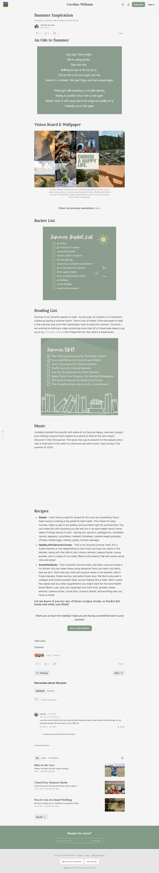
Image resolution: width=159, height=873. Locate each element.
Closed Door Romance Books (50, 782)
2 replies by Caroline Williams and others (59, 734)
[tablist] (45, 690)
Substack (67, 868)
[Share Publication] (128, 4)
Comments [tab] (40, 691)
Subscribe (138, 4)
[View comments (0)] (58, 809)
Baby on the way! (44, 765)
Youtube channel (54, 332)
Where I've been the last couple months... (52, 768)
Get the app (92, 861)
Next (117, 673)
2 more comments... (42, 745)
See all (39, 817)
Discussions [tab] (53, 758)
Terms (86, 855)
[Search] (122, 4)
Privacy (80, 855)
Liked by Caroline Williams (51, 717)
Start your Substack (72, 861)
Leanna (43, 714)
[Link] (31, 40)
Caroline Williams (47, 25)
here (97, 208)
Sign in (151, 4)
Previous (44, 673)
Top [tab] (37, 758)
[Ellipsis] (123, 714)
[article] (79, 770)
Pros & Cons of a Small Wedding (53, 799)
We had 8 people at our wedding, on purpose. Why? (56, 803)
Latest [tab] (43, 758)
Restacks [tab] (50, 691)
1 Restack (56, 655)
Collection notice (98, 855)
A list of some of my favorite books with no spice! (55, 786)
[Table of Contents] (2, 436)
